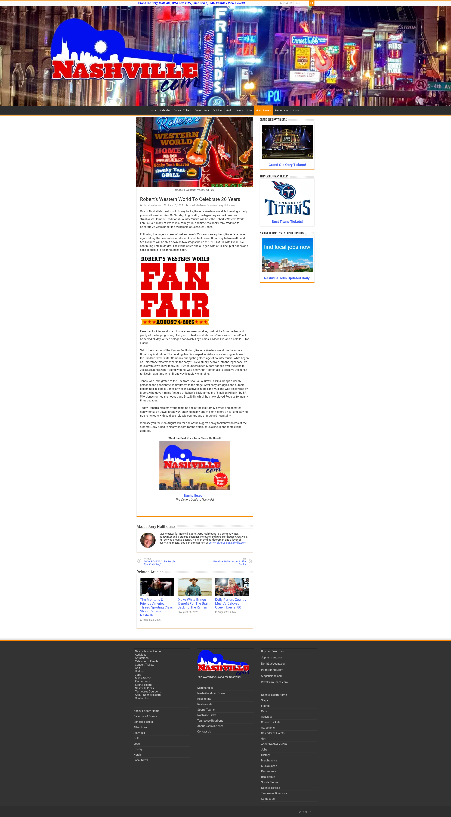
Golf (228, 110)
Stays (264, 700)
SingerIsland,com (272, 676)
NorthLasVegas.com (273, 663)
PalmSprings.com (272, 669)
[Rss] (280, 3)
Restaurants (281, 110)
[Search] (311, 3)
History (239, 110)
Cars (264, 711)
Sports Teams (143, 684)
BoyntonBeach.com (273, 651)
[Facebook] (284, 3)
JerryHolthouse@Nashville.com (227, 542)
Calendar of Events (146, 661)
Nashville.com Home (148, 651)
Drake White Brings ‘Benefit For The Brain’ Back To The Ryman (194, 603)
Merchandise (205, 687)
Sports (295, 110)
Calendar (165, 110)
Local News (141, 760)
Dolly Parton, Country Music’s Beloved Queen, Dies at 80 (230, 603)
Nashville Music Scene (211, 693)
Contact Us (142, 698)
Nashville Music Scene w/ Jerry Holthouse (212, 205)
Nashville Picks (144, 688)
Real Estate (204, 698)
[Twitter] (287, 3)
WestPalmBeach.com (274, 682)
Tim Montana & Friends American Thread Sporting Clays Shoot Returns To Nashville (156, 607)
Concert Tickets (182, 110)
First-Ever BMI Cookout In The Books (229, 562)
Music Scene (262, 110)
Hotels (137, 754)
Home (153, 110)
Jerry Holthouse (152, 205)
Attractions (201, 110)
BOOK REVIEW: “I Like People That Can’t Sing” (159, 562)
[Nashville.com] (225, 56)
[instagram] (290, 3)
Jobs (249, 110)
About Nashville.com (148, 695)
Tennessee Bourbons (148, 691)
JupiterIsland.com (272, 657)
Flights (265, 705)
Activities (218, 110)
